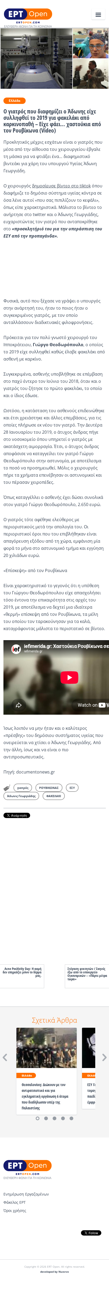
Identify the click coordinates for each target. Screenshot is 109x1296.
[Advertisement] (54, 886)
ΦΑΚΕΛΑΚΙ (53, 796)
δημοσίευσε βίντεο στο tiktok (61, 186)
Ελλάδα (14, 100)
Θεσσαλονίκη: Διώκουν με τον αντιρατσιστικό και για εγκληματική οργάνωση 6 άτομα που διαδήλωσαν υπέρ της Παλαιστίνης (45, 1096)
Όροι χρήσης (14, 1210)
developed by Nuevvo (54, 1271)
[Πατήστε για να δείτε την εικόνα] (54, 58)
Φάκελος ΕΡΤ (14, 1202)
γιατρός (22, 788)
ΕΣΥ (72, 788)
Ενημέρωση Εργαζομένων (26, 1194)
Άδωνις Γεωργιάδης (21, 796)
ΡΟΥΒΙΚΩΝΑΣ (49, 788)
